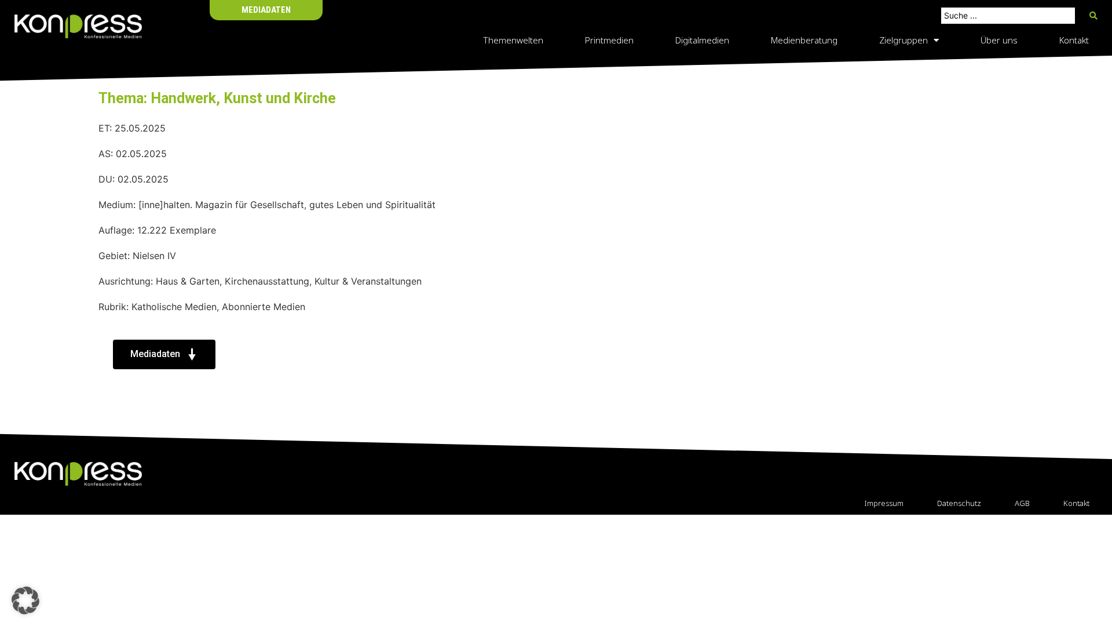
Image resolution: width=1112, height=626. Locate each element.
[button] (25, 600)
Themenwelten (513, 40)
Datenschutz (959, 503)
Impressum (884, 503)
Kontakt (1074, 40)
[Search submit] (1093, 16)
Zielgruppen (903, 40)
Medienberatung (804, 40)
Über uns (999, 40)
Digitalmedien (702, 40)
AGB (1022, 503)
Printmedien (609, 40)
